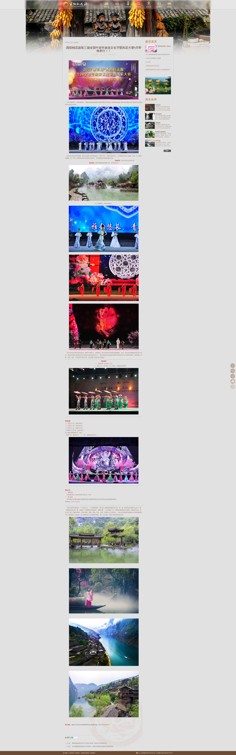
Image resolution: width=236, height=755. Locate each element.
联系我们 (77, 753)
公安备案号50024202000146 (148, 753)
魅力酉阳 (65, 753)
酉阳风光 (106, 7)
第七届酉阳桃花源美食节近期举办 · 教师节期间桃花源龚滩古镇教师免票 (92, 746)
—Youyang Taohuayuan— (77, 6)
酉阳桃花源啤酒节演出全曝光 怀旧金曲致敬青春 (158, 69)
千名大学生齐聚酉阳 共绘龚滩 (153, 58)
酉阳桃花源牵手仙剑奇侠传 (152, 65)
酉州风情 (117, 7)
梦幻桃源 (138, 7)
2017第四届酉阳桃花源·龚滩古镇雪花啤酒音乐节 (158, 54)
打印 (101, 54)
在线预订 (169, 7)
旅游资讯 (159, 7)
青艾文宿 (148, 62)
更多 (167, 150)
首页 (72, 42)
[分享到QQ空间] (72, 737)
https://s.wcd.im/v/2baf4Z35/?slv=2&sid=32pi (84, 724)
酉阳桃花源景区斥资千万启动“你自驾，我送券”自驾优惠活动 (89, 743)
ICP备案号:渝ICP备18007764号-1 (164, 753)
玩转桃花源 (127, 7)
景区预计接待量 (85, 753)
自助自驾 (148, 7)
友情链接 (92, 753)
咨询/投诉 (71, 753)
